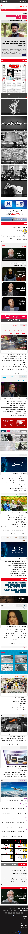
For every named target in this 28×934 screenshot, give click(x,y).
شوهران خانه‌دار (23, 699)
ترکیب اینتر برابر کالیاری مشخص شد (19, 569)
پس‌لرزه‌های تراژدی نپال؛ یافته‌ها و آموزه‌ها (5, 851)
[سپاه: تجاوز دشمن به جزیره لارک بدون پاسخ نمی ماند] (14, 107)
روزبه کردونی (19, 846)
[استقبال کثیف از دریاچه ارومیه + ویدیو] (21, 659)
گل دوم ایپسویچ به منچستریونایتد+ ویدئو (18, 575)
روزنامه (11, 333)
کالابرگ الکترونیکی (17, 15)
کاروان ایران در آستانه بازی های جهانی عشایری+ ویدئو (15, 561)
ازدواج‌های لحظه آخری (21, 703)
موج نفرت (24, 711)
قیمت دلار (25, 15)
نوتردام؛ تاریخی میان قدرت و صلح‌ (19, 701)
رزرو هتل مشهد (10, 582)
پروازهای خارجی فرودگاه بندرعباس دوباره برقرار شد (17, 800)
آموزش (17, 333)
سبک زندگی (6, 605)
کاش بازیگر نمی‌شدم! (22, 903)
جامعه (22, 325)
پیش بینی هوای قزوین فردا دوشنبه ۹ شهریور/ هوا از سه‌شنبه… (14, 827)
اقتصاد (22, 494)
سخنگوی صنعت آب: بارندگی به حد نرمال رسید (17, 354)
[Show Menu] (1, 5)
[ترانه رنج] (14, 304)
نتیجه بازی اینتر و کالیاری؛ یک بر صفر (19, 559)
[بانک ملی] (14, 212)
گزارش (3, 431)
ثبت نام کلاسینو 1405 (22, 589)
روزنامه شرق (23, 10)
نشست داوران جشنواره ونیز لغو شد (19, 631)
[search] (2, 1)
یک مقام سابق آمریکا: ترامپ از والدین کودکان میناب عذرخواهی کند (13, 478)
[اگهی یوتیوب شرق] (14, 423)
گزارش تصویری (23, 888)
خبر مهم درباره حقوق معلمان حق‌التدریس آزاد (17, 373)
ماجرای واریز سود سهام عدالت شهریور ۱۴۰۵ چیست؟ (16, 195)
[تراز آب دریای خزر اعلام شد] (21, 667)
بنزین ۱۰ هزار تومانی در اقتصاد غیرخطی (19, 851)
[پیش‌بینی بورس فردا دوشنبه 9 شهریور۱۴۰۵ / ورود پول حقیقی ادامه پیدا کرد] (14, 140)
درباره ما (25, 918)
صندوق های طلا (23, 592)
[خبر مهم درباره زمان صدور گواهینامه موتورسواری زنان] (21, 446)
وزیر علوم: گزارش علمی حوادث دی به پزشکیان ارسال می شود (14, 356)
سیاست (22, 377)
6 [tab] (18, 97)
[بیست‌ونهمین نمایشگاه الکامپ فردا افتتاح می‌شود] (14, 724)
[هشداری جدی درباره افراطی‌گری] (11, 845)
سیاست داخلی (13, 377)
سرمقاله (25, 223)
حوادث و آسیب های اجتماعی (18, 328)
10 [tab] (11, 97)
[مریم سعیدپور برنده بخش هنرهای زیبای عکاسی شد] (14, 617)
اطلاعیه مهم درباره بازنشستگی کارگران (19, 512)
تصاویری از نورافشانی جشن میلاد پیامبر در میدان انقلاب (16, 352)
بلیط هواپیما (24, 585)
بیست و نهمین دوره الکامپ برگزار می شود (18, 736)
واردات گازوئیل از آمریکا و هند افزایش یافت (18, 524)
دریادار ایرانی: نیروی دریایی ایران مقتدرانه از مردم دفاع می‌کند (14, 411)
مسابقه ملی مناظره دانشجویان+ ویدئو (19, 639)
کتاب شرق (4, 10)
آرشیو (2, 60)
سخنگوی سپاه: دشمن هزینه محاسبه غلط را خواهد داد (16, 403)
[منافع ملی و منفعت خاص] (24, 231)
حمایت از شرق (24, 921)
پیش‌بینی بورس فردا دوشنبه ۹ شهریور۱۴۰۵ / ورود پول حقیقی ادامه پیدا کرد (14, 145)
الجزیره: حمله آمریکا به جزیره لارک (20, 130)
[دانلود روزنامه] (2, 95)
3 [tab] (23, 97)
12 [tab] (7, 97)
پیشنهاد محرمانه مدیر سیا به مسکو (20, 473)
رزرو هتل (6, 585)
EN (6, 1)
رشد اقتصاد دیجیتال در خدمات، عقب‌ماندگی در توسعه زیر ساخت (13, 744)
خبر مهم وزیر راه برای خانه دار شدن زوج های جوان (16, 515)
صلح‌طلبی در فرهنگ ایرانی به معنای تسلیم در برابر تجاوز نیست (14, 629)
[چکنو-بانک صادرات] (14, 204)
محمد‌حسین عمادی (5, 853)
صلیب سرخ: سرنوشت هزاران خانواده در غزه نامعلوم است (15, 482)
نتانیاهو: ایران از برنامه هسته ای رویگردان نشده (17, 480)
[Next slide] (25, 55)
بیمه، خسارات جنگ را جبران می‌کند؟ (19, 707)
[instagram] (19, 913)
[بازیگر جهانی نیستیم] (14, 289)
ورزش (22, 537)
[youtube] (6, 913)
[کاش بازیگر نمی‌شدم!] (14, 274)
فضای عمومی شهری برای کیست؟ (19, 857)
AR (4, 1)
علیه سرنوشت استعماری (20, 265)
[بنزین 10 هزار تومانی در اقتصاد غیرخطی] (25, 850)
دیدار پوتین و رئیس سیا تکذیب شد (19, 20)
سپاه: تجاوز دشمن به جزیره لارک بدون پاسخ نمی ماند (16, 114)
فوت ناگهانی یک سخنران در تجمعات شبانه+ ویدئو (16, 401)
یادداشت (23, 840)
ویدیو (24, 245)
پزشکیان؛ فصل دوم (18, 844)
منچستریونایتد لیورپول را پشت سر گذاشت (18, 571)
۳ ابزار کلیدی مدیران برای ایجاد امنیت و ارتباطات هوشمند (15, 772)
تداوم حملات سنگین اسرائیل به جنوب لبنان (18, 488)
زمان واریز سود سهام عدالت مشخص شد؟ (18, 533)
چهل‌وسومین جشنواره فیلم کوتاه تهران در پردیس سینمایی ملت (14, 637)
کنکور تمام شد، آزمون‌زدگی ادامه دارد (19, 697)
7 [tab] (16, 97)
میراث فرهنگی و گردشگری (19, 330)
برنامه (18, 840)
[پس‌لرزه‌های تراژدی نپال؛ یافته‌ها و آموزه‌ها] (11, 850)
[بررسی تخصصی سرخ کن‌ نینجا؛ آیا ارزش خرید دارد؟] (14, 757)
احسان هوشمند (6, 847)
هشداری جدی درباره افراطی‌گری (5, 845)
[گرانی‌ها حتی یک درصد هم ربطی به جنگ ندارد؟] (14, 685)
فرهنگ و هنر (21, 605)
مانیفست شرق (24, 923)
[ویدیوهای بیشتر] (3, 246)
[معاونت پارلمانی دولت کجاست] (11, 857)
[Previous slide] (23, 55)
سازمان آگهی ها (24, 927)
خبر (8, 431)
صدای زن (23, 431)
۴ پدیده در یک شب (22, 705)
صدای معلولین (22, 598)
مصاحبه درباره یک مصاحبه (21, 709)
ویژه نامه (23, 842)
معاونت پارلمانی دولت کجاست (6, 856)
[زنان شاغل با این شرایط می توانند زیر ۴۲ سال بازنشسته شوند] (7, 437)
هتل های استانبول (16, 587)
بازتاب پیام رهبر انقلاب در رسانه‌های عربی (18, 415)
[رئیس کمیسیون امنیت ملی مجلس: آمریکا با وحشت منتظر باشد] (14, 389)
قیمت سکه (24, 18)
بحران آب (23, 653)
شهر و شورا (15, 325)
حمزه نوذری (19, 230)
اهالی (7, 840)
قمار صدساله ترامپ (22, 476)
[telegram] (17, 913)
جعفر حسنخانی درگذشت (21, 641)
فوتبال (16, 537)
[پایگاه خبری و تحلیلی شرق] (23, 6)
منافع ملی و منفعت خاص (20, 227)
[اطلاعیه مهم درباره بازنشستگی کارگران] (14, 503)
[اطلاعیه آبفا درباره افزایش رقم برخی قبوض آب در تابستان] (7, 667)
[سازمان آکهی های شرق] (14, 318)
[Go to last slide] (2, 80)
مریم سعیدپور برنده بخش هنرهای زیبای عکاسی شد (17, 626)
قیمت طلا (9, 15)
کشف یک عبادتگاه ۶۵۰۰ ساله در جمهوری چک (17, 643)
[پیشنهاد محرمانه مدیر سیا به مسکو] (14, 464)
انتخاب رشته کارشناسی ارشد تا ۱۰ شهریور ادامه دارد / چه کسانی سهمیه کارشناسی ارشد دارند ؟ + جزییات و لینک (14, 178)
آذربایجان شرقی (23, 803)
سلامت (23, 333)
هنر (13, 605)
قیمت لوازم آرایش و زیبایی (15, 585)
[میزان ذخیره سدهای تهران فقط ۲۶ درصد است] (7, 659)
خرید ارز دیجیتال (23, 582)
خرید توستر (7, 589)
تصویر (10, 910)
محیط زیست (7, 330)
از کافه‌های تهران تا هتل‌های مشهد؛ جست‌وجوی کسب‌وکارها (14, 774)
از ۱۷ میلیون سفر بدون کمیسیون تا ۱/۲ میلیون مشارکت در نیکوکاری (13, 738)
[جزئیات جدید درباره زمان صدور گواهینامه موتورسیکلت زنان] (21, 437)
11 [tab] (9, 97)
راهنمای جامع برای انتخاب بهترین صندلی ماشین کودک (16, 776)
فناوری (22, 715)
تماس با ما (25, 916)
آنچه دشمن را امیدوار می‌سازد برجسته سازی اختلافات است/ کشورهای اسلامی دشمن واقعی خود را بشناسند (14, 43)
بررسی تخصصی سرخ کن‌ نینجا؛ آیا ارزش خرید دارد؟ (17, 766)
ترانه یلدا (20, 860)
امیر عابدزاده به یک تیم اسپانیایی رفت (19, 563)
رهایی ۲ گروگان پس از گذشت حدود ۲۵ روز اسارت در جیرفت (14, 358)
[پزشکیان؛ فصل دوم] (25, 845)
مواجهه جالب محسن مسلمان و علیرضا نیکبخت (17, 565)
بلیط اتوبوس (23, 587)
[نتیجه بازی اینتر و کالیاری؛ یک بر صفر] (14, 549)
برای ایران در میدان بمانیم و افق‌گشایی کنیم (18, 405)
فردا (23, 676)
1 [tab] (26, 97)
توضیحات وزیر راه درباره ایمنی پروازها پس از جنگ (16, 517)
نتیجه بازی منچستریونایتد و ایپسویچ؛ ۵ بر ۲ (17, 573)
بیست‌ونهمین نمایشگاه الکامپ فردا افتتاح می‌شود (17, 734)
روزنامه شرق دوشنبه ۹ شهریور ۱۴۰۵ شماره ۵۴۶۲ (17, 95)
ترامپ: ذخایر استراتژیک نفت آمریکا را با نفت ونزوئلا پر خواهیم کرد (13, 407)
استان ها (22, 780)
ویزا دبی (16, 582)
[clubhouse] (9, 913)
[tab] (23, 325)
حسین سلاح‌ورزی (18, 853)
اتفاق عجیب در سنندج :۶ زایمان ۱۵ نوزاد (18, 364)
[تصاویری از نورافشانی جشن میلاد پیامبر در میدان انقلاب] (14, 342)
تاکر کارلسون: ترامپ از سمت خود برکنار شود (18, 486)
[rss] (22, 913)
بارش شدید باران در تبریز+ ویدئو (20, 804)
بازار (23, 748)
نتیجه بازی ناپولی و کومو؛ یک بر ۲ (19, 567)
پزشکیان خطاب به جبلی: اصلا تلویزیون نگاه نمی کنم (16, 409)
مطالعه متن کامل (4, 241)
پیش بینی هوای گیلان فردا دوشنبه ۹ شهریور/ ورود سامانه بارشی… (13, 836)
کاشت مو (16, 592)
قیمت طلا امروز (13, 589)
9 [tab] (13, 97)
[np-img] (14, 80)
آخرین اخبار (23, 864)
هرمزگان (25, 798)
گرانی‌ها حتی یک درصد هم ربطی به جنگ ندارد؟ (17, 695)
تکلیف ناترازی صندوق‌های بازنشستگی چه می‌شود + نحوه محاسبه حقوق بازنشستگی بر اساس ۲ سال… (14, 521)
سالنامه (12, 840)
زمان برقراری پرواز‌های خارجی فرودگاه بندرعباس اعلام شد (15, 519)
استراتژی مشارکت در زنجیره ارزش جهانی (19, 870)
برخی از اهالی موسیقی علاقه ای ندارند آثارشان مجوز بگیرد (15, 635)
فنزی (18, 842)
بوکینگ (9, 587)
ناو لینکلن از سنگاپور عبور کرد (20, 413)
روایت (15, 910)
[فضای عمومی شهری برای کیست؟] (25, 857)
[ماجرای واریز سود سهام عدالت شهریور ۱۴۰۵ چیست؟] (14, 189)
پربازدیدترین (14, 864)
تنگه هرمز (18, 18)
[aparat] (11, 913)
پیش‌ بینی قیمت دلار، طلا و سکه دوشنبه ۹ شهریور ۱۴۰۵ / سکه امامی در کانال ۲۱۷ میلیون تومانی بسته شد (14, 162)
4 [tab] (21, 97)
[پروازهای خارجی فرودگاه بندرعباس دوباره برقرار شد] (14, 789)
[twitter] (14, 913)
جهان (24, 380)
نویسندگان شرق (24, 925)
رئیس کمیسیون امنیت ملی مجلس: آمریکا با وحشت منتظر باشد (14, 398)
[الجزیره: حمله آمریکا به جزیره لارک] (14, 123)
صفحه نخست (25, 908)
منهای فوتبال (8, 537)
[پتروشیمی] (14, 219)
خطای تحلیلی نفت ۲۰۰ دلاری (21, 868)
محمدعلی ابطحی (5, 858)
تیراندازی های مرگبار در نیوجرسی (20, 490)
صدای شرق (5, 910)
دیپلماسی (4, 377)
